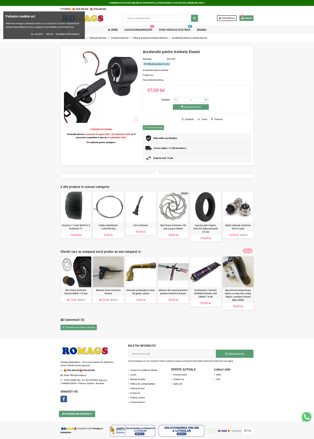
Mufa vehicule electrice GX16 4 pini (238, 227)
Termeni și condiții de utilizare (143, 370)
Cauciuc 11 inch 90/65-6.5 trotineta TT (76, 227)
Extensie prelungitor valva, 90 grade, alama (140, 292)
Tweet (204, 119)
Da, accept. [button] (37, 34)
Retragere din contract (77, 414)
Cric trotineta (141, 225)
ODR (218, 379)
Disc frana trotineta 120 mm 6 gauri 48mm (173, 227)
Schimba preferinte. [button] (68, 34)
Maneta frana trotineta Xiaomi (108, 292)
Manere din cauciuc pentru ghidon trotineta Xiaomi (173, 292)
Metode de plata (137, 379)
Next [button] (250, 250)
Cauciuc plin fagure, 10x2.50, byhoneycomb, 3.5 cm (205, 228)
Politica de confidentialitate (142, 384)
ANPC (218, 374)
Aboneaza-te (236, 353)
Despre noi (135, 393)
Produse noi (178, 379)
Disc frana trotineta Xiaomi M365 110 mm (76, 292)
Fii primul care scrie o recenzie (78, 327)
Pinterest (218, 119)
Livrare (133, 374)
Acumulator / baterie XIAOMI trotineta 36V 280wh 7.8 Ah (205, 293)
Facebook (64, 399)
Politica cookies (137, 397)
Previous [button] (245, 250)
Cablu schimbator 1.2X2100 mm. (108, 227)
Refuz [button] (49, 34)
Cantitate (165, 100)
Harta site (177, 384)
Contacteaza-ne (137, 402)
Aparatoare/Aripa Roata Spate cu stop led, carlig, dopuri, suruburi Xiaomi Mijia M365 (238, 295)
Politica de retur (137, 388)
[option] (76, 217)
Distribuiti (189, 119)
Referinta (147, 59)
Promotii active (180, 374)
